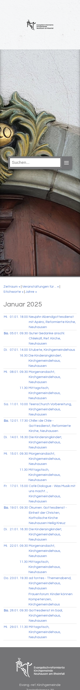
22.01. (14, 545)
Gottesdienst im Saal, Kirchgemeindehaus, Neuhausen (46, 615)
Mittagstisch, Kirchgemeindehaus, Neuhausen (45, 393)
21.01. (14, 529)
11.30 (23, 388)
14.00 (24, 349)
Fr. (5, 486)
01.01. (14, 316)
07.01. (14, 349)
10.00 (24, 404)
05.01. (14, 333)
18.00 (24, 316)
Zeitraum (10, 286)
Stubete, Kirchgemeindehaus (52, 349)
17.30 (24, 420)
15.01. (14, 453)
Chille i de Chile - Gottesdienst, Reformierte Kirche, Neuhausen (50, 426)
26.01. (14, 610)
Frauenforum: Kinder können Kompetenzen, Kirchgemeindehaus (51, 599)
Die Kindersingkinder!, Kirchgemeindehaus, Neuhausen (45, 360)
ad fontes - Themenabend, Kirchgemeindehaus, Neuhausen (50, 583)
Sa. (6, 404)
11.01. (14, 404)
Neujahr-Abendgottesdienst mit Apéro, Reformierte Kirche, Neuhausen (52, 322)
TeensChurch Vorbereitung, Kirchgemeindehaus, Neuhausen (50, 409)
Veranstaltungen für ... (39, 286)
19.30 (24, 578)
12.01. (14, 420)
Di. (5, 349)
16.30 (23, 355)
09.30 (24, 333)
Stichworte (12, 291)
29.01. (14, 627)
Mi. (6, 316)
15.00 (24, 486)
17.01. (14, 486)
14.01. (14, 437)
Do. (6, 578)
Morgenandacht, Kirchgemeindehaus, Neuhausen (45, 377)
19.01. (14, 507)
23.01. (14, 578)
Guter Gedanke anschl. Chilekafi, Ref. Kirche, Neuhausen (47, 338)
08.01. (14, 371)
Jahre (29, 291)
